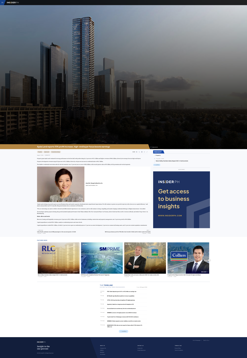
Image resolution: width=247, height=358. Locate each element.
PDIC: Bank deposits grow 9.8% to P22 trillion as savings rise (121, 291)
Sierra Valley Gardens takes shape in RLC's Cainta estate (172, 161)
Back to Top (206, 340)
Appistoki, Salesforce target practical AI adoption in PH (120, 304)
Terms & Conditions (179, 350)
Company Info (103, 348)
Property (40, 151)
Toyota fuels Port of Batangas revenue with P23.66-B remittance (122, 317)
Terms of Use (178, 345)
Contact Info (140, 348)
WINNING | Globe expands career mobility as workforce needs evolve (124, 321)
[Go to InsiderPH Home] (13, 2)
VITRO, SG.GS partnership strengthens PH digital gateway (121, 300)
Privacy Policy (178, 348)
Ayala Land (46, 151)
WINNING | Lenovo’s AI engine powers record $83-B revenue (121, 312)
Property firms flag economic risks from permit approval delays (184, 275)
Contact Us (140, 345)
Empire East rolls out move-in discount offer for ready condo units (141, 275)
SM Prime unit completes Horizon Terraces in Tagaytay (95, 275)
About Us (102, 345)
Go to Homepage (196, 340)
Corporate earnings (56, 151)
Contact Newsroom (141, 350)
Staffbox (102, 350)
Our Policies (102, 354)
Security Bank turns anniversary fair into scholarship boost (121, 308)
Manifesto (102, 352)
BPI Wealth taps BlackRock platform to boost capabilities (120, 296)
